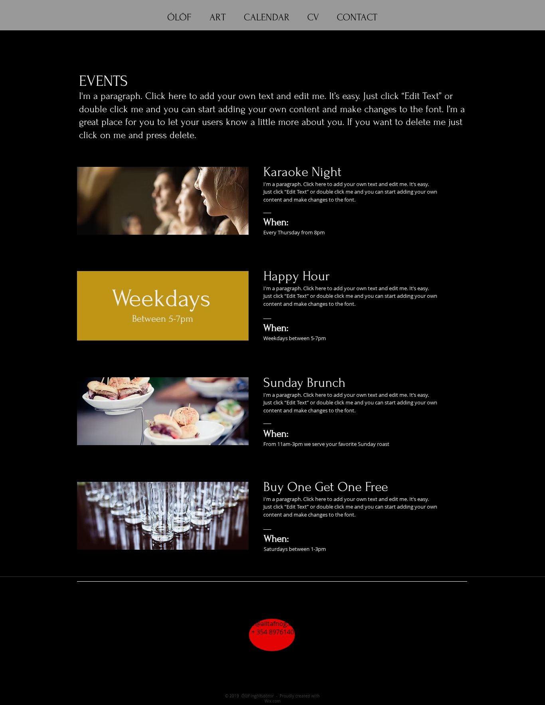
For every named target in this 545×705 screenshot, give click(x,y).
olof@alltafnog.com (272, 623)
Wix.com (272, 701)
